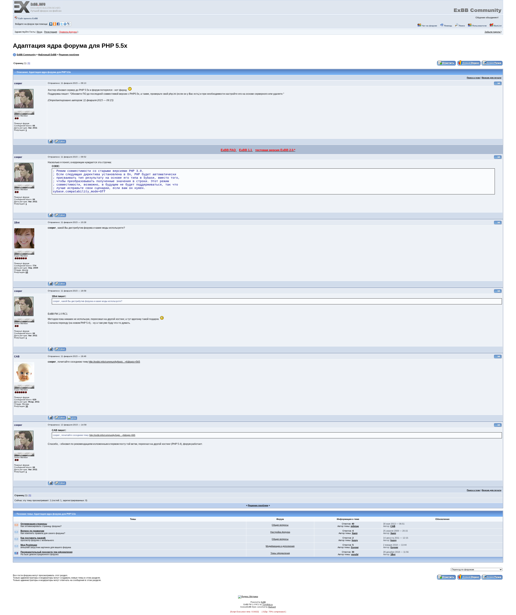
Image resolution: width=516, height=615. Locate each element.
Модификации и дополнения (280, 546)
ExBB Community (26, 54)
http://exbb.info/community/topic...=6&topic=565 (114, 361)
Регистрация (50, 32)
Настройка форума (280, 532)
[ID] (498, 85)
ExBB (263, 602)
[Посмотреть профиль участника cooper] (51, 143)
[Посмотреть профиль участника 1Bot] (51, 285)
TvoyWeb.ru (267, 605)
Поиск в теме (473, 78)
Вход (39, 32)
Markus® (272, 607)
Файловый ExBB (47, 54)
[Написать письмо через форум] (60, 143)
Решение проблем (69, 54)
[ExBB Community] (38, 12)
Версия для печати (491, 78)
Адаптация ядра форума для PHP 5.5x (70, 45)
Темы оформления (280, 553)
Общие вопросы (280, 525)
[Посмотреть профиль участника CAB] (51, 419)
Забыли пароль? (493, 32)
